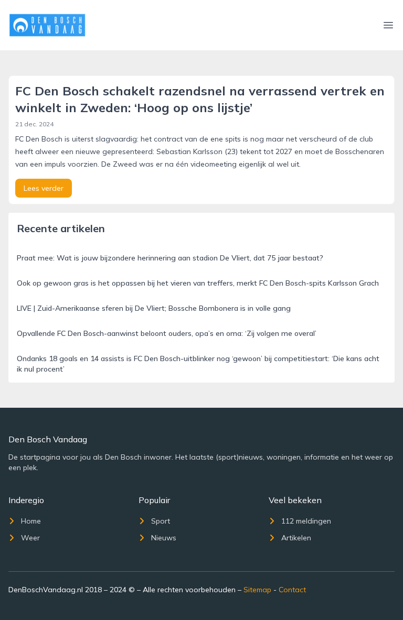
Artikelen (296, 537)
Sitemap (257, 589)
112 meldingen (306, 521)
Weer (30, 537)
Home (31, 521)
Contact (292, 589)
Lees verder (43, 188)
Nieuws (163, 537)
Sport (160, 521)
